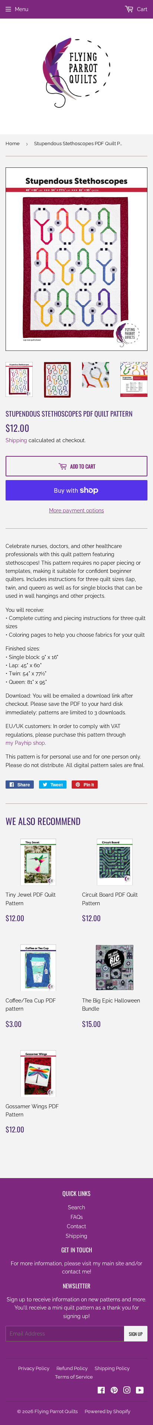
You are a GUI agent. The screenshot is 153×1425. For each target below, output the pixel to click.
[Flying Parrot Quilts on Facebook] (101, 1391)
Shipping (16, 440)
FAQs (77, 1217)
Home (13, 143)
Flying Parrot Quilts (56, 1411)
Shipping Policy (112, 1368)
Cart (141, 9)
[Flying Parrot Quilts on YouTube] (140, 1391)
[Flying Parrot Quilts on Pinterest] (114, 1391)
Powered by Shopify (107, 1411)
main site (113, 1263)
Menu (21, 9)
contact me (76, 1272)
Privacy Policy (33, 1368)
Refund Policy (72, 1368)
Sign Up (136, 1334)
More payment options (76, 510)
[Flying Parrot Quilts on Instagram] (127, 1391)
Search (76, 1207)
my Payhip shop (25, 743)
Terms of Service (74, 1377)
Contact (76, 1226)
